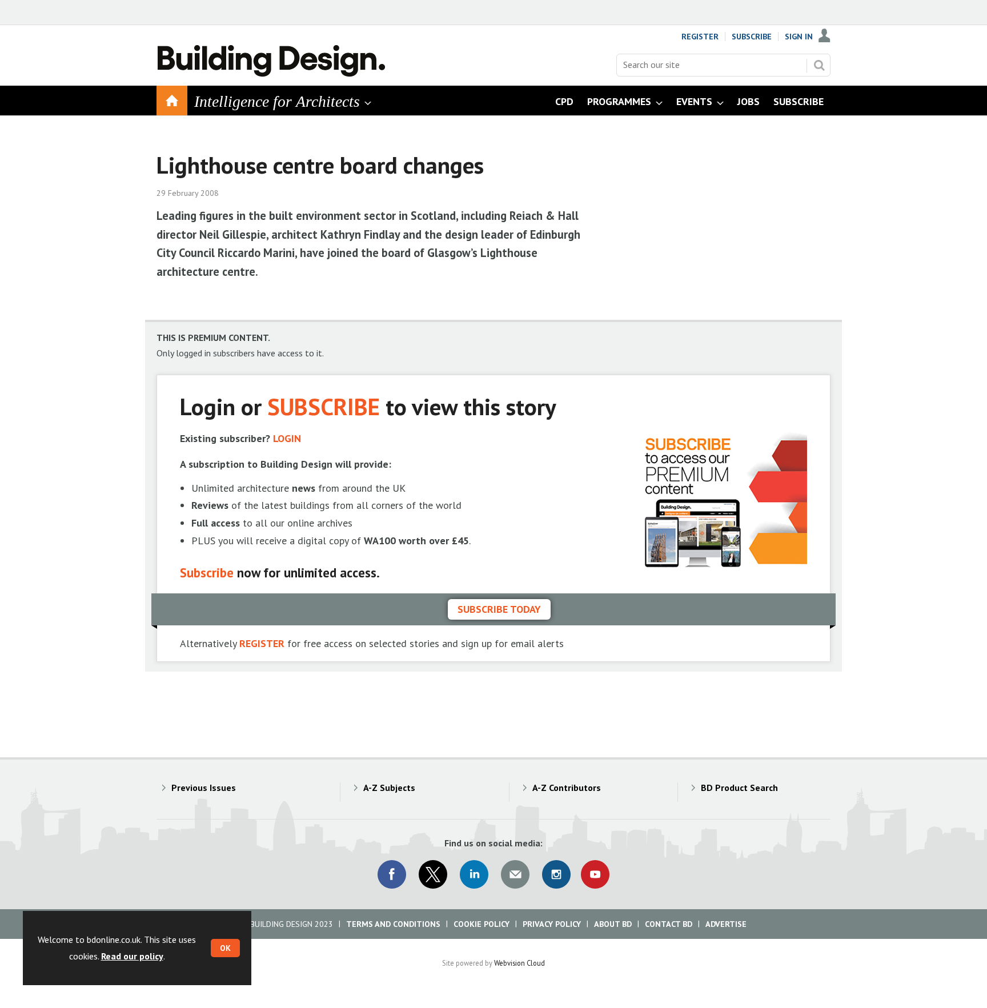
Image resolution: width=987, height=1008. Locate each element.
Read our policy (132, 956)
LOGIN (287, 438)
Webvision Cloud (519, 962)
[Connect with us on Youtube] (595, 874)
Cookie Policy (481, 924)
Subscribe (752, 36)
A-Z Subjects (389, 787)
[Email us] (515, 874)
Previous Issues (203, 787)
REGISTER (261, 643)
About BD (613, 924)
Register (700, 36)
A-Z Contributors (566, 787)
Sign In (799, 36)
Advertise (726, 924)
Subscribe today (499, 609)
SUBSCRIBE (323, 406)
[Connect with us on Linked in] (474, 874)
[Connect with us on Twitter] (433, 874)
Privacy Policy (552, 924)
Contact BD (668, 924)
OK (225, 948)
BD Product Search (739, 787)
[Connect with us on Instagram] (556, 874)
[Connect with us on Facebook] (392, 874)
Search (819, 65)
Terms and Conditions (393, 924)
